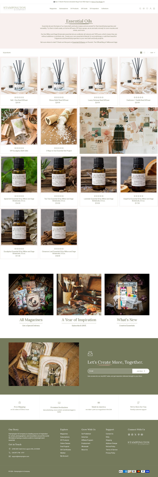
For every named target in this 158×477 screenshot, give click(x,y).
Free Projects (64, 446)
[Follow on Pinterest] (139, 434)
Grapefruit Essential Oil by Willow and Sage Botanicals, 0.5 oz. (138, 200)
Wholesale (84, 446)
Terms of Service (111, 450)
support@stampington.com (20, 456)
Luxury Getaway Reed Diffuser (98, 100)
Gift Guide (84, 8)
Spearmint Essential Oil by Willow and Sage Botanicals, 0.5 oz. (19, 200)
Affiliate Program (87, 440)
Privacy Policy (110, 453)
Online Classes (65, 443)
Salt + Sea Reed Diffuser (19, 100)
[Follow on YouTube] (142, 434)
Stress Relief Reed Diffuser (58, 100)
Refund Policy (110, 446)
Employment (85, 443)
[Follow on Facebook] (129, 434)
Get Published (86, 434)
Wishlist (62, 453)
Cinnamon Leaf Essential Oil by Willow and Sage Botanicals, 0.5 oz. (59, 252)
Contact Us (109, 434)
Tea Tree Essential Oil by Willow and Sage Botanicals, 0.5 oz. (58, 200)
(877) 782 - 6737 (19, 452)
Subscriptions (63, 8)
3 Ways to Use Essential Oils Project (59, 151)
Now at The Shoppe (97, 2)
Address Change (111, 443)
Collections (104, 8)
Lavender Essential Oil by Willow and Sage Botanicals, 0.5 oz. (98, 200)
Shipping (109, 440)
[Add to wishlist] (35, 59)
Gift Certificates (65, 450)
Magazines (53, 8)
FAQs (107, 437)
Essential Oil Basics (78, 42)
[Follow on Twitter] (135, 434)
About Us (84, 450)
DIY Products (74, 8)
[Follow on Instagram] (132, 434)
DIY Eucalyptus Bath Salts (19, 151)
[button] (19, 97)
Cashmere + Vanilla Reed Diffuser (138, 100)
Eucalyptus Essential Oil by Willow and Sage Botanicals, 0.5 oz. (19, 252)
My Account (64, 456)
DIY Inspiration (94, 8)
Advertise (84, 437)
